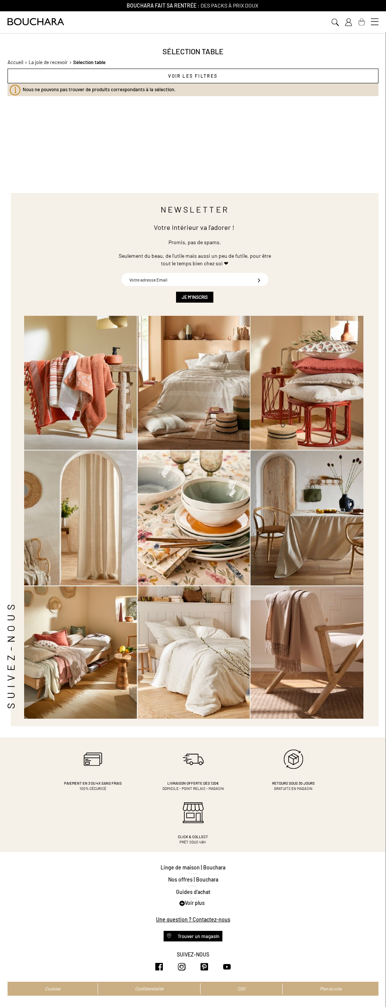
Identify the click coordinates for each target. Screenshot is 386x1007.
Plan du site (331, 988)
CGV (241, 988)
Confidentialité (149, 988)
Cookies (53, 988)
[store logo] (36, 21)
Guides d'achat (193, 892)
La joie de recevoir (48, 62)
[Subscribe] (259, 279)
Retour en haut (372, 986)
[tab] (193, 76)
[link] (348, 22)
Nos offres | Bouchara (193, 879)
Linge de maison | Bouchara (193, 867)
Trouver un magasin (197, 936)
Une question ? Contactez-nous (193, 919)
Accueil (15, 62)
